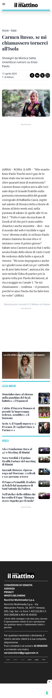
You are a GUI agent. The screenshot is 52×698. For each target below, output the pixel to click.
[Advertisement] (26, 18)
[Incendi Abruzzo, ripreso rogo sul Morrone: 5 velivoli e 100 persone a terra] (44, 471)
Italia (13, 30)
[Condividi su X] (42, 75)
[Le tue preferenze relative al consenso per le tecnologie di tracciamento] (47, 693)
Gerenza (9, 588)
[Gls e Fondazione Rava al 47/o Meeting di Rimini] (44, 450)
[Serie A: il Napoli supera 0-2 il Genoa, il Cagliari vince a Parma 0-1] (44, 428)
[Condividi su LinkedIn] (37, 75)
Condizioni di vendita (18, 585)
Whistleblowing (14, 595)
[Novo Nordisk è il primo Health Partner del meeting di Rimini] (44, 459)
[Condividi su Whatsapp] (47, 75)
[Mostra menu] (3, 4)
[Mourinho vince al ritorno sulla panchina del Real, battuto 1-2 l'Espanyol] (44, 398)
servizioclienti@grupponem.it (21, 652)
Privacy (9, 592)
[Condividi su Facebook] (32, 75)
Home (5, 30)
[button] (26, 365)
